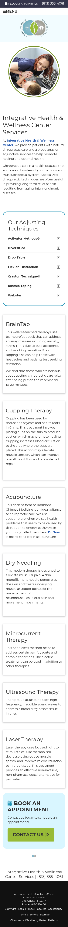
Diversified (16, 248)
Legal (21, 909)
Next (56, 74)
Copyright (10, 909)
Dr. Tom (54, 532)
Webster (15, 295)
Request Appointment (23, 4)
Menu (11, 11)
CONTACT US (29, 835)
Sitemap (44, 915)
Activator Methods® (24, 238)
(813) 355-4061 (53, 3)
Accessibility (55, 909)
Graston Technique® (24, 276)
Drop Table (16, 257)
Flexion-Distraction (23, 267)
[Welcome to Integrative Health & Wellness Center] (34, 36)
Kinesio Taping (20, 286)
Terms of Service (28, 915)
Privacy (30, 909)
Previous (12, 74)
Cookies (41, 909)
